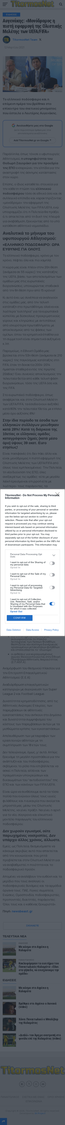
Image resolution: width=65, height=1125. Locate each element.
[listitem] (32, 555)
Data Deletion (13, 629)
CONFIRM (20, 618)
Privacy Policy (51, 629)
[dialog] (32, 562)
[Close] (58, 495)
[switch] (52, 563)
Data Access (32, 629)
